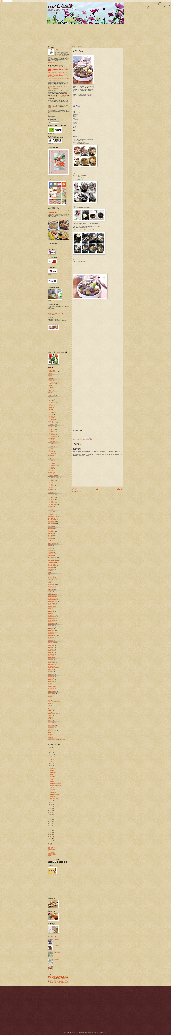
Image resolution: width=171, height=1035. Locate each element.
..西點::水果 (50, 421)
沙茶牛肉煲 (52, 787)
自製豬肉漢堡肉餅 (53, 778)
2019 (50, 816)
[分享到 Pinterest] (91, 438)
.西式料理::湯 (51, 530)
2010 (50, 832)
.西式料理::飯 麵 (51, 531)
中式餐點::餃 (50, 669)
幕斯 (64, 981)
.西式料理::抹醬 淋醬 (52, 523)
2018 (50, 817)
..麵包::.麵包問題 (51, 472)
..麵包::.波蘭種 (51, 467)
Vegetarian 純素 (51, 740)
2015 (50, 823)
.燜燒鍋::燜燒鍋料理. (52, 584)
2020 (50, 814)
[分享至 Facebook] (90, 438)
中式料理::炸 (50, 609)
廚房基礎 (54, 976)
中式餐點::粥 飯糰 (51, 657)
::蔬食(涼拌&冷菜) (51, 370)
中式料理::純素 (51, 615)
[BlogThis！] (87, 438)
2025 (50, 749)
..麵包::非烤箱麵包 (52, 490)
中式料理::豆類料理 (52, 606)
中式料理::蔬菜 (51, 633)
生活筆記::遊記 (51, 695)
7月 (51, 761)
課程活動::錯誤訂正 (52, 729)
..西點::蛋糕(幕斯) (51, 441)
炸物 (49, 705)
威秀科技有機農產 (51, 849)
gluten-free (50, 978)
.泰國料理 (50, 545)
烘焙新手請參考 (51, 107)
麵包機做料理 (51, 735)
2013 (50, 827)
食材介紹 (64, 976)
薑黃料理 (50, 734)
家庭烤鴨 (52, 770)
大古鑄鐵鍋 (50, 591)
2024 (50, 750)
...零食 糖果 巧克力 (52, 402)
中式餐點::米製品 (51, 650)
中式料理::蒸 (50, 628)
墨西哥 (49, 732)
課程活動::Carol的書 (52, 730)
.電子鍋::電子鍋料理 (52, 577)
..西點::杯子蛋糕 (51, 426)
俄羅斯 (49, 703)
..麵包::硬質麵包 (51, 496)
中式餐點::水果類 (51, 644)
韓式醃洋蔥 (52, 774)
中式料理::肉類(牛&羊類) (81, 439)
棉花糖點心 (50, 715)
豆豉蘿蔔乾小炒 (53, 768)
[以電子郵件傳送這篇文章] (85, 438)
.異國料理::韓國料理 (52, 569)
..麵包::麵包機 (51, 506)
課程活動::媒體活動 (52, 724)
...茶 (49, 397)
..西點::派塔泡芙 (51, 429)
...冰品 (49, 385)
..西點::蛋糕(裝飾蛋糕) (52, 439)
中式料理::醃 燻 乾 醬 (52, 635)
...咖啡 (49, 392)
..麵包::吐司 (50, 484)
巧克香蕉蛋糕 (56, 945)
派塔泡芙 (50, 980)
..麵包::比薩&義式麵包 (52, 473)
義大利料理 (50, 720)
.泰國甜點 (50, 547)
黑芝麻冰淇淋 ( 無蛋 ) (58, 939)
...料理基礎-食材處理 (52, 395)
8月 (51, 759)
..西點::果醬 (50, 428)
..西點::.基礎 (50, 414)
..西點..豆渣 (50, 455)
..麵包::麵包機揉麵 (52, 507)
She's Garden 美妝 (51, 846)
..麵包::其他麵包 (51, 489)
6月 (51, 763)
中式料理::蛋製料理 (52, 620)
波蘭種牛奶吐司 (53, 772)
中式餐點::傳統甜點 (52, 662)
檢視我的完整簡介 (51, 62)
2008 (50, 836)
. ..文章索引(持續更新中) (53, 371)
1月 (51, 806)
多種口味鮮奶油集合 (54, 798)
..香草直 (50, 456)
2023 (50, 808)
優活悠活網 (50, 855)
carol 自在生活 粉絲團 (63, 95)
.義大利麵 (50, 576)
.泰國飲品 (50, 548)
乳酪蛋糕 (56, 981)
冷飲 (49, 700)
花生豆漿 (52, 781)
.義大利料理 (50, 574)
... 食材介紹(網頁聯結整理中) (54, 382)
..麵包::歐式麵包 (51, 499)
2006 (50, 840)
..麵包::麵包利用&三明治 (53, 504)
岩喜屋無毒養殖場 (51, 853)
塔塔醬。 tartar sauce (58, 965)
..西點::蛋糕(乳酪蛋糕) (52, 434)
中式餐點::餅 (50, 671)
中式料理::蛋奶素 (51, 618)
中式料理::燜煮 (89, 439)
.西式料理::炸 (51, 524)
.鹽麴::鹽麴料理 (51, 589)
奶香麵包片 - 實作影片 (54, 794)
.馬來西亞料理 (51, 552)
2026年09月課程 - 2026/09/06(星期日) (55, 313)
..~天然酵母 (50, 409)
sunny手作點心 (51, 852)
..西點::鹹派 (50, 450)
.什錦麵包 (67, 982)
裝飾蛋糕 (55, 982)
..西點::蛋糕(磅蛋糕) (52, 443)
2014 (50, 825)
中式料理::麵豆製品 (52, 640)
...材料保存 (50, 390)
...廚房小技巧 (51, 404)
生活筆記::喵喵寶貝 (52, 693)
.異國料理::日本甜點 (52, 558)
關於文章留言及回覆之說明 (53, 88)
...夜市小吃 (50, 393)
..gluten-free (50, 509)
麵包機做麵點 (51, 737)
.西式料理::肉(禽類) (52, 518)
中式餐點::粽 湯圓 (51, 666)
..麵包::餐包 (50, 501)
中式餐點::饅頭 (51, 676)
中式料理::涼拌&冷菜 (52, 616)
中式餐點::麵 (50, 678)
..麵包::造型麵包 (51, 494)
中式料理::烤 (50, 613)
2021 (50, 812)
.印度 (49, 513)
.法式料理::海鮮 (51, 538)
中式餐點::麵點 (51, 679)
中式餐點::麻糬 (51, 655)
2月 (51, 804)
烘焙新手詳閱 (59, 976)
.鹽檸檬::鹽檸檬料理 (52, 587)
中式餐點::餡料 (51, 674)
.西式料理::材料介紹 (52, 519)
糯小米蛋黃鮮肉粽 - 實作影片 (55, 785)
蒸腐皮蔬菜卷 (52, 789)
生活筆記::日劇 (51, 688)
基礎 (65, 978)
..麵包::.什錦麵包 (51, 463)
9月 (51, 757)
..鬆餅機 (50, 458)
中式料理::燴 (50, 638)
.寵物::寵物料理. (51, 586)
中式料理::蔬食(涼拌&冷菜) (53, 632)
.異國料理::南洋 (51, 567)
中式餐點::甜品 (51, 654)
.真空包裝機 (50, 550)
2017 (50, 819)
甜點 (63, 978)
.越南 (49, 572)
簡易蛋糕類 (56, 980)
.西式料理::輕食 (51, 535)
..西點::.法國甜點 (51, 412)
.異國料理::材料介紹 (52, 565)
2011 (50, 830)
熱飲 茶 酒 (58, 977)
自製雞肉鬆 (52, 766)
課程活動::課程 (51, 727)
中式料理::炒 (50, 608)
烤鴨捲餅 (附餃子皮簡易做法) (55, 783)
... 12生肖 (50, 380)
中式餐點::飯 (50, 659)
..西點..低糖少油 (51, 453)
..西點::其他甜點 (51, 424)
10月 (51, 756)
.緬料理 (49, 581)
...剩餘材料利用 (51, 399)
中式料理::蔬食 (51, 630)
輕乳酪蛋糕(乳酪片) (57, 952)
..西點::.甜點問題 (51, 416)
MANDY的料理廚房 (52, 854)
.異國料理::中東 (51, 555)
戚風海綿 (61, 981)
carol (57, 49)
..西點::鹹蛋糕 (51, 451)
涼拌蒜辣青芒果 (53, 779)
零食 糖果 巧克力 (64, 977)
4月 (51, 800)
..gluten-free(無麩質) (52, 511)
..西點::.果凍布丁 (51, 410)
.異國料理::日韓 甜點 (52, 562)
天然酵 (54, 978)
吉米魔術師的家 (51, 850)
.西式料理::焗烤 (51, 528)
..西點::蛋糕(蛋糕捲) (52, 438)
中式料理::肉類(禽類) (52, 599)
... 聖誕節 (50, 375)
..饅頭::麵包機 (51, 460)
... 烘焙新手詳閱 (51, 383)
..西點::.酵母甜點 (51, 419)
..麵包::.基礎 (50, 468)
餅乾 (59, 982)
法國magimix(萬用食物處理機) (54, 701)
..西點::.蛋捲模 (51, 417)
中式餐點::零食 (51, 664)
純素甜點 (61, 980)
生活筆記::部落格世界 (52, 691)
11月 (51, 754)
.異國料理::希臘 (51, 564)
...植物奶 (50, 400)
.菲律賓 (49, 570)
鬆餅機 (62, 982)
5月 (51, 765)
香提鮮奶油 (52, 796)
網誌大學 (50, 848)
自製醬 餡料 (51, 981)
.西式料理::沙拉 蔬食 (52, 521)
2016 (50, 821)
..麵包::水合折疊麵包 (52, 475)
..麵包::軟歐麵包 (51, 492)
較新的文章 (74, 489)
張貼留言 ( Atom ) (77, 491)
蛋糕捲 (51, 982)
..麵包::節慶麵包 (51, 497)
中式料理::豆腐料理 (52, 604)
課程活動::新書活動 (52, 725)
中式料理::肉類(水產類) (52, 596)
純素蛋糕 (65, 980)
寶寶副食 (59, 978)
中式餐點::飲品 (51, 661)
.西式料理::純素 (51, 526)
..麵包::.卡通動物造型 (52, 465)
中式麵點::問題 (51, 681)
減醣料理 (50, 717)
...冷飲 (49, 388)
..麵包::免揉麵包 (51, 485)
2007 (50, 838)
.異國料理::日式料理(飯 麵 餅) (54, 560)
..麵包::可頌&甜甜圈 (52, 479)
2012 (50, 828)
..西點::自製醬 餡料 (52, 422)
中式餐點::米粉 (51, 649)
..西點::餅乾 (50, 445)
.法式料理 (50, 536)
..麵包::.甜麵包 (51, 470)
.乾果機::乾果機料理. (52, 553)
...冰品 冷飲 (50, 387)
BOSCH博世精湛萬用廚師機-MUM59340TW (56, 739)
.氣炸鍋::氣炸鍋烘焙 (52, 543)
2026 (50, 747)
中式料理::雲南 (51, 625)
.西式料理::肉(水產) (52, 514)
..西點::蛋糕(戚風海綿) (52, 436)
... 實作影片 (50, 376)
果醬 (67, 978)
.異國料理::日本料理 (52, 557)
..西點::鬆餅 (50, 448)
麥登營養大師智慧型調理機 (53, 713)
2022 (50, 810)
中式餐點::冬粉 (51, 645)
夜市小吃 (53, 977)
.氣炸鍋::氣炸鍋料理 (52, 541)
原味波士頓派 (56, 959)
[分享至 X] (88, 438)
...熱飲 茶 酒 (50, 405)
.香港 (49, 540)
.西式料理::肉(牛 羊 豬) (52, 516)
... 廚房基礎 (50, 378)
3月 (51, 802)
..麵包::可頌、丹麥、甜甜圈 (53, 477)
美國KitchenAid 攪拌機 (52, 706)
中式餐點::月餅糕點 (52, 642)
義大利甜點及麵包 (51, 722)
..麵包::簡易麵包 (51, 502)
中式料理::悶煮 (51, 621)
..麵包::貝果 (50, 487)
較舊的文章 (120, 489)
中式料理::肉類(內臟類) (52, 594)
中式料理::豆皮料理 (52, 603)
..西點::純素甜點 (51, 431)
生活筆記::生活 (51, 689)
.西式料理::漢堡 (51, 533)
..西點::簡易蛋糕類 (52, 446)
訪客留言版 (50, 710)
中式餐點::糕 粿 (51, 672)
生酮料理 (50, 696)
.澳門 (49, 582)
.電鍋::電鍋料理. (51, 579)
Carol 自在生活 (60, 6)
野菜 (49, 712)
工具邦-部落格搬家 (51, 847)
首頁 (97, 489)
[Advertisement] (85, 34)
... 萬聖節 (50, 373)
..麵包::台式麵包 (51, 480)
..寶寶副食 (50, 461)
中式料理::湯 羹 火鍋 (52, 623)
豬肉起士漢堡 (52, 776)
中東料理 (50, 683)
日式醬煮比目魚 (53, 790)
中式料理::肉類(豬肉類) (52, 601)
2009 (50, 834)
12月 (51, 752)
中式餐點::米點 (51, 652)
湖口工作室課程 (51, 718)
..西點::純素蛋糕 (51, 433)
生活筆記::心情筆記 (52, 686)
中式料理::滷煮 (51, 627)
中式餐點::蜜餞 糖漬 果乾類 (53, 667)
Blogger (105, 1032)
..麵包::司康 (50, 482)
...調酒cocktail (51, 407)
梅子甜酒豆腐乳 (53, 792)
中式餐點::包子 (51, 647)
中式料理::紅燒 (51, 611)
